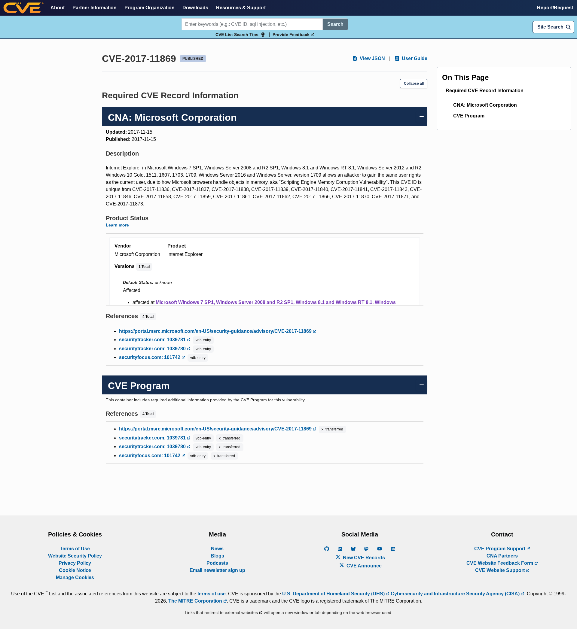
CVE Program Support (500, 548)
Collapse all (414, 83)
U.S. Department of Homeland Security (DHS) (334, 593)
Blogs (217, 555)
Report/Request (555, 7)
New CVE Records (363, 557)
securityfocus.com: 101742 (150, 357)
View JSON (372, 58)
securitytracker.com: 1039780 (153, 348)
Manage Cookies (75, 577)
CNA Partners (502, 555)
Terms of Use (75, 548)
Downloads (195, 7)
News (217, 548)
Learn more (117, 225)
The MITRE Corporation (195, 600)
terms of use (211, 593)
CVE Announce (363, 565)
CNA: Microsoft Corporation (485, 105)
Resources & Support (241, 7)
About (57, 7)
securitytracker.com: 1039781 (153, 339)
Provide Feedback (292, 34)
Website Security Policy (75, 555)
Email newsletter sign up (217, 570)
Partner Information (94, 7)
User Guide (414, 58)
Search (335, 24)
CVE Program (468, 115)
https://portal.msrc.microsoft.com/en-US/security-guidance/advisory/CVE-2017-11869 (216, 331)
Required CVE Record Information (485, 90)
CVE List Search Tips (236, 34)
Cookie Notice (75, 570)
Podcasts (217, 563)
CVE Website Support (500, 570)
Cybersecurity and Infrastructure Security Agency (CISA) (455, 593)
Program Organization (149, 7)
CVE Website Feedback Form (500, 563)
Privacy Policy (75, 563)
